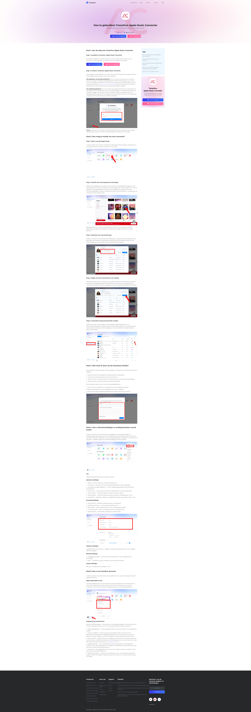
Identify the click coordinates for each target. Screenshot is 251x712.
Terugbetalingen (103, 694)
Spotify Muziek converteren (92, 688)
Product (110, 688)
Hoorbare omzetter (90, 682)
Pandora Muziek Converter (92, 698)
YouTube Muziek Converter (92, 690)
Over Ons (101, 682)
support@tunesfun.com (112, 641)
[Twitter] (150, 699)
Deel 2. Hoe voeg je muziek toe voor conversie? (150, 59)
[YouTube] (155, 699)
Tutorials (148, 2)
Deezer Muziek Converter (92, 701)
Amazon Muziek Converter (92, 693)
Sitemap (110, 690)
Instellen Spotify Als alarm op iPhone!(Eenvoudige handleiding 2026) (133, 685)
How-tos (110, 685)
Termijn (101, 689)
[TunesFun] (91, 2)
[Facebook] (159, 699)
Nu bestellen (135, 36)
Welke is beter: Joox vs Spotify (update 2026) (128, 692)
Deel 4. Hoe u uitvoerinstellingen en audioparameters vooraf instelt (150, 68)
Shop (141, 2)
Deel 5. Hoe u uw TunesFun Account (150, 71)
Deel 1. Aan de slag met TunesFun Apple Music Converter (151, 55)
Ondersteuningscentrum (114, 682)
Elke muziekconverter (91, 696)
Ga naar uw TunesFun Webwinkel (108, 84)
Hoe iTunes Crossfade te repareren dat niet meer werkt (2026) (132, 682)
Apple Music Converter (91, 685)
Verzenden (157, 691)
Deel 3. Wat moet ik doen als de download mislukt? (152, 64)
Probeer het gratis (119, 36)
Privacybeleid (102, 692)
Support (156, 2)
